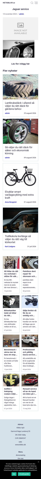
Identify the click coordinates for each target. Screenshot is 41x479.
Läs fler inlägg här (20, 64)
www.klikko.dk (20, 445)
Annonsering (20, 455)
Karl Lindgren (10, 247)
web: (20, 442)
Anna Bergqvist (11, 202)
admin (21, 14)
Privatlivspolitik (24, 474)
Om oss (20, 459)
